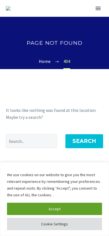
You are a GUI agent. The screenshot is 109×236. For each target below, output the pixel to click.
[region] (54, 199)
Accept (55, 208)
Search (84, 141)
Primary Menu (98, 8)
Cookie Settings (54, 223)
